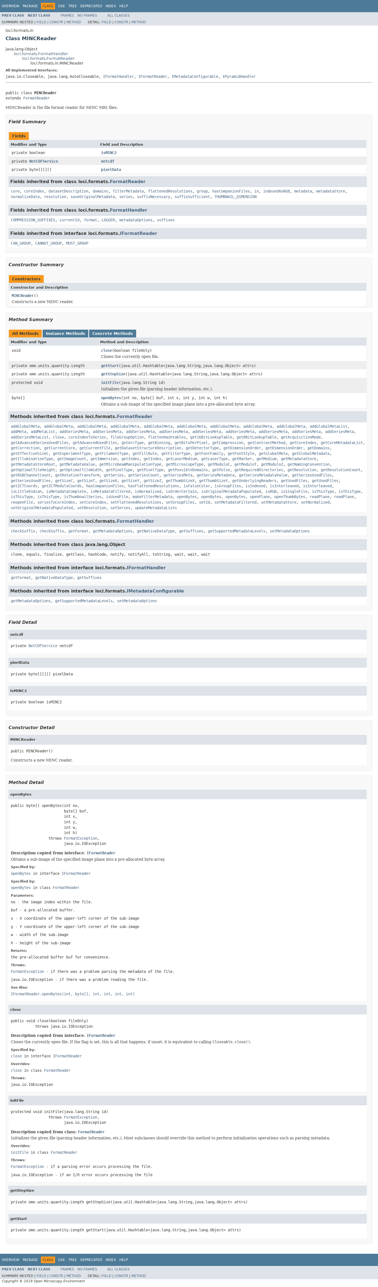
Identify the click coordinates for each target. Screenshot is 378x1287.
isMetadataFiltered (110, 491)
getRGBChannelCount (31, 475)
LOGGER (108, 220)
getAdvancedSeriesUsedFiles (39, 442)
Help (123, 6)
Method (73, 22)
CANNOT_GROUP (48, 243)
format (90, 220)
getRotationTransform (77, 475)
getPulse (221, 470)
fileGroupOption (127, 437)
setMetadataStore (278, 502)
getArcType (132, 442)
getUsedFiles (294, 480)
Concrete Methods (112, 333)
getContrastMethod (266, 442)
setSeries (120, 508)
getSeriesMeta (178, 475)
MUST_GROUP (77, 243)
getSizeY (130, 480)
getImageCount (71, 459)
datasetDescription (68, 191)
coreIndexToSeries (87, 437)
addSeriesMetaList (29, 437)
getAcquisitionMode (301, 437)
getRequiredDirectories (258, 470)
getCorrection (25, 448)
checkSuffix (23, 531)
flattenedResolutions (170, 191)
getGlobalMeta (273, 453)
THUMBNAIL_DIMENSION (235, 196)
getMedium (266, 459)
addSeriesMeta (73, 431)
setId (204, 502)
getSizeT (86, 480)
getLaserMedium (181, 459)
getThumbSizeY (213, 480)
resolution (55, 196)
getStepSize (113, 374)
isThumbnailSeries (83, 496)
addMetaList (43, 431)
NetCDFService (43, 161)
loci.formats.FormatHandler (41, 54)
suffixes (166, 220)
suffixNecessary (153, 196)
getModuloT (245, 464)
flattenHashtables (167, 437)
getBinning (159, 442)
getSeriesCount (143, 475)
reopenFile (22, 502)
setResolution (91, 508)
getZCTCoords (24, 486)
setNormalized (315, 502)
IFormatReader (152, 76)
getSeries (114, 475)
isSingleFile (294, 491)
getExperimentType (71, 453)
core (15, 191)
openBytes (111, 398)
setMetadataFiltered (235, 502)
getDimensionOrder (242, 448)
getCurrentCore (59, 448)
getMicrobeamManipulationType (130, 464)
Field (41, 22)
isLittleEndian (26, 491)
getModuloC (219, 464)
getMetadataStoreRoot (33, 464)
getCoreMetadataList (342, 442)
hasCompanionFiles (231, 191)
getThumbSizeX (180, 480)
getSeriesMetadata (215, 475)
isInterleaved (284, 486)
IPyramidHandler (239, 76)
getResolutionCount (341, 470)
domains (100, 191)
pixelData (111, 169)
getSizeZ (152, 480)
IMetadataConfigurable (195, 76)
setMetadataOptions (290, 531)
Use (61, 6)
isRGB (270, 491)
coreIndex (34, 191)
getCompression (227, 442)
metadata (303, 191)
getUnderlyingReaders (254, 480)
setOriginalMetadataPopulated (42, 508)
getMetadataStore (298, 459)
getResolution (302, 470)
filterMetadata (128, 191)
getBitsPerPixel (191, 442)
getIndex (130, 459)
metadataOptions (135, 220)
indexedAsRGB (276, 191)
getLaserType (214, 459)
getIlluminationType (32, 459)
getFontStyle (241, 453)
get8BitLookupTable (256, 437)
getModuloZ (272, 464)
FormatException (80, 838)
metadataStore (330, 191)
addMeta (18, 431)
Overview (10, 6)
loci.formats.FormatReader (48, 58)
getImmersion (103, 459)
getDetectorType (202, 448)
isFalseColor (196, 486)
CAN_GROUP (21, 243)
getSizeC (64, 480)
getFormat (78, 531)
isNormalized (148, 491)
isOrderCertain (181, 491)
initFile (110, 382)
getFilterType (175, 453)
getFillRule (145, 453)
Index (110, 6)
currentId (69, 220)
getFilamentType (111, 453)
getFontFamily (209, 453)
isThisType (323, 491)
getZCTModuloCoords (62, 486)
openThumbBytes (289, 496)
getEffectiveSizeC (29, 453)
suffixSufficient (192, 196)
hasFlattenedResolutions (153, 486)
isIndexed (255, 486)
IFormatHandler (118, 76)
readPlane (320, 496)
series (126, 196)
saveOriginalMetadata (93, 196)
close (106, 350)
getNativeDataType (156, 531)
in (256, 191)
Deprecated (91, 6)
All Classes (118, 15)
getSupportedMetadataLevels (236, 531)
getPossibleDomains (188, 470)
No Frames (87, 15)
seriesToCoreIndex (56, 502)
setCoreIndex (92, 502)
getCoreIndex (303, 442)
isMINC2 (108, 152)
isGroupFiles (227, 486)
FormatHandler (128, 210)
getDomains (318, 448)
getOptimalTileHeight (33, 470)
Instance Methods (65, 333)
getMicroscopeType (184, 464)
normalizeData (25, 196)
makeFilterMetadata (152, 496)
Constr (56, 22)
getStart (110, 365)
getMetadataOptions (113, 531)
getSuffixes (191, 531)
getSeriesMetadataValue (263, 475)
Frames (67, 15)
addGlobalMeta (25, 426)
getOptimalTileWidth (80, 470)
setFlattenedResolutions (135, 502)
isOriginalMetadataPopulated (231, 491)
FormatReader (36, 98)
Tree (72, 6)
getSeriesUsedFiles (312, 475)
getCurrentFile (94, 448)
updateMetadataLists (156, 508)
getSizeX (108, 480)
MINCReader (23, 295)
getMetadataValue (77, 464)
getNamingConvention (309, 464)
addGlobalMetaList (328, 426)
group (202, 191)
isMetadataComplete (66, 491)
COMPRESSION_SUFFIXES (33, 220)
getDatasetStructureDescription (148, 448)
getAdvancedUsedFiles (95, 442)
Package (30, 6)
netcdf (107, 161)
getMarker (242, 459)
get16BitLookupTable (211, 437)
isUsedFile (117, 496)
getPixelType (119, 470)
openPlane (260, 496)
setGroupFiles (180, 502)
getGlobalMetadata (311, 453)
